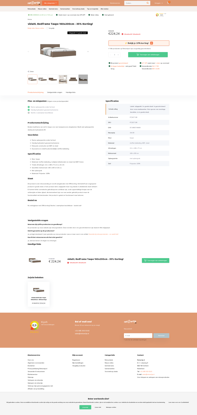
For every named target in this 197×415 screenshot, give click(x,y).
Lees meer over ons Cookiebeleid (179, 402)
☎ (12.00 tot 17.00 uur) (40, 15)
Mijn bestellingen (77, 363)
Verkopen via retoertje (35, 380)
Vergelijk (51, 28)
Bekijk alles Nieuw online (36, 28)
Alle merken (104, 9)
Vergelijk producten (78, 366)
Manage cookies (111, 407)
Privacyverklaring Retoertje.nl (37, 369)
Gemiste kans (53, 9)
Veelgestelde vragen (54, 92)
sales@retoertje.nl (82, 333)
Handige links (71, 92)
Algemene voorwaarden (36, 363)
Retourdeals (32, 9)
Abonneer (161, 336)
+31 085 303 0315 (82, 331)
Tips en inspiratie (92, 9)
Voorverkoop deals (78, 9)
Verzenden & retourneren (36, 371)
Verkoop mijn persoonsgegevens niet (40, 386)
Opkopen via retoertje (35, 383)
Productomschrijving (36, 92)
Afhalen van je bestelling (36, 389)
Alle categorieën (49, 3)
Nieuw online (42, 9)
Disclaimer (31, 366)
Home (30, 19)
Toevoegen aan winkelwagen (149, 55)
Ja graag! (85, 407)
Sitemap (30, 377)
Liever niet (98, 407)
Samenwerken (65, 9)
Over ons (31, 360)
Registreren (76, 360)
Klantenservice (115, 3)
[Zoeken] (147, 3)
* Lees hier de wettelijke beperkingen (135, 340)
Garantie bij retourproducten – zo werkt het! (103, 234)
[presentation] (28, 52)
